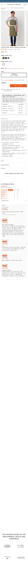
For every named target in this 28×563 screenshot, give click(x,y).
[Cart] (26, 4)
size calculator (9, 80)
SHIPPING (3, 168)
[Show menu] (2, 4)
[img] (14, 209)
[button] (4, 49)
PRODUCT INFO (4, 118)
